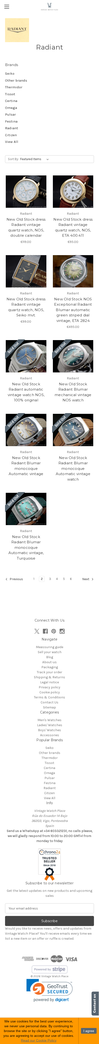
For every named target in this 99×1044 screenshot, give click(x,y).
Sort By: (13, 159)
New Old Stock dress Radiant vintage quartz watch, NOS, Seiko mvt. (26, 307)
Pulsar (10, 114)
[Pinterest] (53, 631)
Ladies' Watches (49, 725)
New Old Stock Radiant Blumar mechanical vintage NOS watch (73, 392)
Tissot (10, 94)
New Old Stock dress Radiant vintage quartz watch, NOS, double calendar (26, 227)
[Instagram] (62, 631)
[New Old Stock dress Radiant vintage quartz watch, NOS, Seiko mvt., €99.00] (26, 271)
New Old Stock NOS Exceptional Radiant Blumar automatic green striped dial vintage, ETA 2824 (73, 310)
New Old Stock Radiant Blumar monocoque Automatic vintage (26, 465)
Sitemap (49, 707)
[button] (49, 990)
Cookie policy (49, 692)
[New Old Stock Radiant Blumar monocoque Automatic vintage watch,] (73, 430)
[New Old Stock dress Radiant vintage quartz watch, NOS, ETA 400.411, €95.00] (73, 191)
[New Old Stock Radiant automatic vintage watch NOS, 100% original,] (26, 356)
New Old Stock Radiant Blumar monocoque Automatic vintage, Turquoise (26, 547)
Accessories (49, 735)
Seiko (9, 73)
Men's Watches (49, 720)
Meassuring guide (49, 647)
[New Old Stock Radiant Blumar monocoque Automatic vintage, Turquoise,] (26, 509)
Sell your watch (50, 652)
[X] (36, 631)
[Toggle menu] (6, 6)
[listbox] (35, 159)
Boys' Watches (49, 730)
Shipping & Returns (49, 677)
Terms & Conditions (49, 697)
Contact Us (49, 702)
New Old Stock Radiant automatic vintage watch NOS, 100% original (26, 392)
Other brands (16, 80)
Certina (11, 101)
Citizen (11, 135)
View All (11, 142)
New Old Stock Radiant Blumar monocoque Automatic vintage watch (73, 468)
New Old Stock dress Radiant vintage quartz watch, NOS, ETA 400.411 (73, 227)
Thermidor (13, 87)
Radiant (11, 128)
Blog (49, 657)
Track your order (49, 672)
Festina (11, 121)
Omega (11, 108)
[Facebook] (45, 631)
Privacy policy (49, 687)
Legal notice (49, 682)
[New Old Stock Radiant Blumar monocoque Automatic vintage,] (26, 430)
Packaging (49, 667)
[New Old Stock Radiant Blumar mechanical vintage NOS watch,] (73, 356)
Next (86, 579)
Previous (16, 579)
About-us (49, 662)
